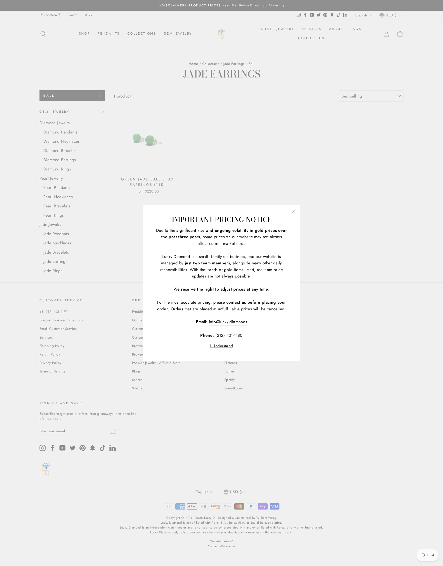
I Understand (221, 346)
